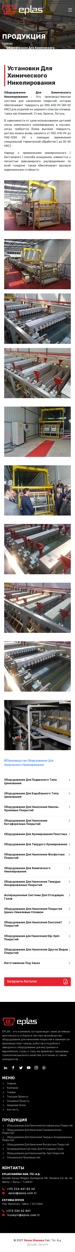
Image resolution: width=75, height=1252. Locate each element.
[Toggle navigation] (70, 10)
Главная (7, 43)
